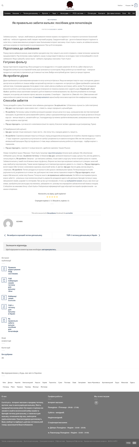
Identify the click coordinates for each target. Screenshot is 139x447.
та (13, 405)
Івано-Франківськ (94, 382)
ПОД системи (60, 441)
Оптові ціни (92, 13)
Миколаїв (124, 382)
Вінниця (36, 387)
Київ (4, 382)
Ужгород (6, 387)
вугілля (5, 405)
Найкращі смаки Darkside (12, 298)
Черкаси (20, 387)
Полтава (67, 382)
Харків (44, 382)
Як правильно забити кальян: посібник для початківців (13, 325)
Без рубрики (52, 19)
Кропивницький (107, 382)
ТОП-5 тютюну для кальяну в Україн (82, 235)
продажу (32, 402)
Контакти (101, 13)
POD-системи (78, 13)
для (25, 405)
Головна (7, 13)
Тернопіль (52, 382)
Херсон (37, 382)
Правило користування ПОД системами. (14, 270)
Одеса (132, 382)
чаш (10, 405)
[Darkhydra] (69, 5)
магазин (23, 402)
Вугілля (45, 13)
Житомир (44, 387)
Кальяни (16, 13)
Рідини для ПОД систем (74, 441)
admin (60, 29)
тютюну (39, 402)
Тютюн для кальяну (30, 13)
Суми (60, 382)
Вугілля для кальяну (31, 441)
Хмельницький (27, 382)
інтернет (15, 402)
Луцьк (117, 382)
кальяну (31, 405)
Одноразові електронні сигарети (95, 441)
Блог (124, 13)
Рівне (13, 387)
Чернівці (28, 387)
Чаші (54, 13)
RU (129, 13)
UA (133, 13)
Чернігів (17, 382)
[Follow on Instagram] (96, 403)
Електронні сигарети (47, 441)
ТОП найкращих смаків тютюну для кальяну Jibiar (13, 285)
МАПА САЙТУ (112, 441)
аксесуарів (19, 405)
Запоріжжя (82, 382)
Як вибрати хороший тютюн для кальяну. (24, 235)
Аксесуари (64, 13)
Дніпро (10, 382)
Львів (74, 382)
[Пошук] (2, 5)
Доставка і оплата (113, 13)
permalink (69, 213)
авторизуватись (49, 249)
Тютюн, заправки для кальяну (12, 441)
